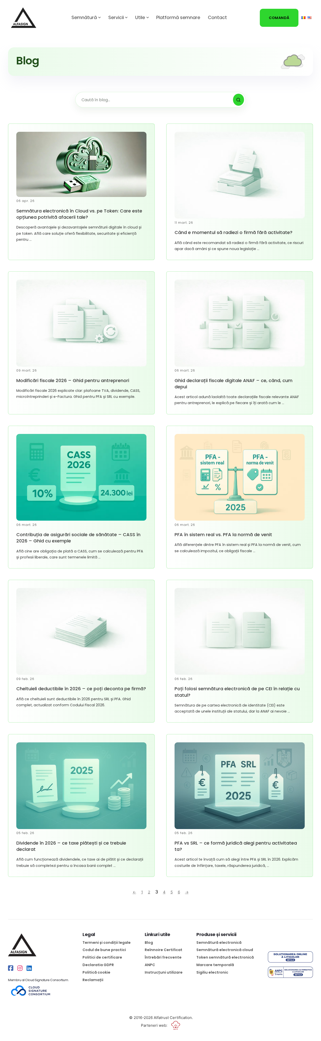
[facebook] (10, 968)
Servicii (116, 17)
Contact (217, 17)
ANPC (150, 964)
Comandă (279, 17)
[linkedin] (29, 968)
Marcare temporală (215, 964)
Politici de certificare (102, 957)
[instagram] (20, 968)
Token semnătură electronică (225, 957)
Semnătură (84, 17)
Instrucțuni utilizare (164, 972)
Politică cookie (96, 972)
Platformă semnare (178, 17)
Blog (149, 942)
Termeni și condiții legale (107, 942)
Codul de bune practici (104, 949)
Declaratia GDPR (98, 964)
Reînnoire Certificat (163, 949)
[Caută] (238, 100)
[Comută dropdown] (99, 17)
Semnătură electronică (219, 942)
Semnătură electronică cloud (224, 949)
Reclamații (93, 979)
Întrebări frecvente (163, 957)
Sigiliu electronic (212, 972)
